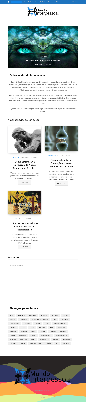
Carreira (65, 315)
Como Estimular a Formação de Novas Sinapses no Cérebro (42, 2)
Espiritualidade (14, 323)
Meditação (61, 327)
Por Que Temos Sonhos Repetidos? (43, 60)
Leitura (23, 327)
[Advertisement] (43, 287)
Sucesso (56, 339)
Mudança (24, 331)
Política (12, 335)
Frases (47, 323)
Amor (11, 315)
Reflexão (33, 335)
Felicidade (27, 323)
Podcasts (63, 331)
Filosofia (15, 157)
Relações (13, 339)
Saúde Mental (44, 339)
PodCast (53, 331)
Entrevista (64, 319)
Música (33, 331)
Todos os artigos (35, 343)
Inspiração (13, 327)
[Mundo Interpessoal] (43, 11)
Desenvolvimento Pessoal (40, 319)
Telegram (13, 343)
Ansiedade (21, 315)
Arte (16, 219)
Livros (51, 327)
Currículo (12, 319)
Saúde (33, 339)
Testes (22, 343)
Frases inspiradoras (60, 323)
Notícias (42, 331)
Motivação (13, 331)
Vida (56, 343)
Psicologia (43, 56)
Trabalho (48, 343)
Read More (25, 182)
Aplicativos (32, 315)
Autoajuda (55, 315)
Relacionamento (46, 335)
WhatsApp (66, 343)
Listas (32, 327)
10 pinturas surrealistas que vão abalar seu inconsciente (24, 226)
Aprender (44, 315)
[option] (43, 47)
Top (43, 397)
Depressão (23, 319)
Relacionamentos (61, 335)
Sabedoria (23, 339)
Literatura (41, 327)
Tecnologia (66, 339)
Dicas (55, 319)
